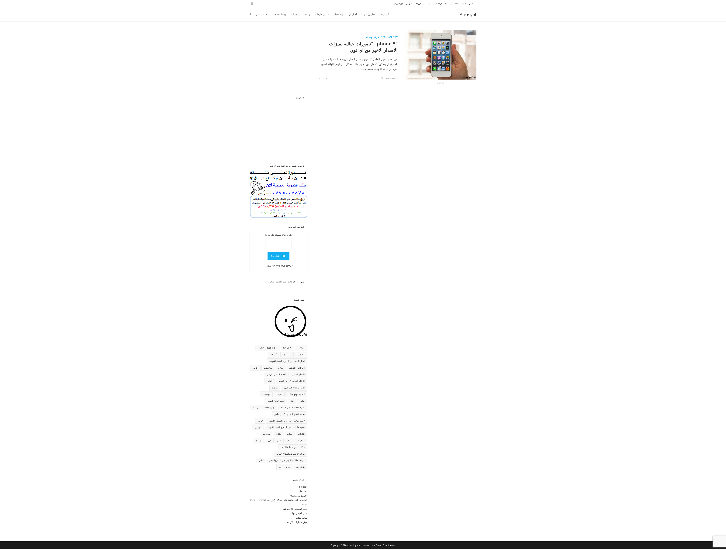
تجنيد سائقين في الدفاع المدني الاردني (286, 420)
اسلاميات (268, 367)
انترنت (279, 394)
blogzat (303, 486)
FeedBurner (285, 266)
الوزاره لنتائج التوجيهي (294, 387)
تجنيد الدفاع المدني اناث (263, 407)
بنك (292, 400)
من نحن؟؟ (420, 3)
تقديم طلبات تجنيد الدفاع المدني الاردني (286, 427)
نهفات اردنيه (284, 467)
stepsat (303, 491)
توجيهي (257, 427)
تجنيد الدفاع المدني (276, 400)
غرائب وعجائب (372, 37)
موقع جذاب (301, 517)
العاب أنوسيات (451, 3)
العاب (269, 381)
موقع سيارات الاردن (297, 522)
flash (301, 348)
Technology (389, 37)
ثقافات (301, 434)
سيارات (301, 440)
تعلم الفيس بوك (299, 513)
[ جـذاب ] (300, 354)
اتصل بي (409, 3)
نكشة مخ (300, 467)
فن (269, 440)
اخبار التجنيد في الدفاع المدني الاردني (287, 361)
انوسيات (266, 394)
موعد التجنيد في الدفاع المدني (290, 453)
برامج (302, 400)
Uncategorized (267, 348)
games (287, 348)
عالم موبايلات (467, 3)
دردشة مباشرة (435, 3)
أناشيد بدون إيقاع (298, 495)
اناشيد (275, 387)
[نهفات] (286, 354)
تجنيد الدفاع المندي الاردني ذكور (290, 414)
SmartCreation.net (386, 545)
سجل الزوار (399, 3)
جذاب (289, 434)
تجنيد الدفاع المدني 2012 (293, 407)
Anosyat (468, 14)
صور (279, 440)
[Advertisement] (275, 61)
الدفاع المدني (298, 374)
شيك (289, 440)
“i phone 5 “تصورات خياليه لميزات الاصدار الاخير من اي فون (363, 46)
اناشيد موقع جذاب (296, 394)
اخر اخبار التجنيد (297, 367)
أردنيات (273, 354)
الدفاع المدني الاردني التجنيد (291, 381)
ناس (260, 460)
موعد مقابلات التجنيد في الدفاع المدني (286, 460)
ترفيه (260, 420)
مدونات (259, 440)
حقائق (278, 434)
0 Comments (390, 78)
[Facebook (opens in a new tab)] (251, 3)
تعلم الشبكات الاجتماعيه (295, 509)
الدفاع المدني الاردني (276, 374)
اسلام (280, 367)
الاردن (255, 367)
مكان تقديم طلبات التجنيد (292, 447)
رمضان (266, 434)
